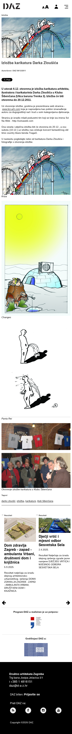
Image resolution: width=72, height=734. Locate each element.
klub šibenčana (45, 501)
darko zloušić (8, 501)
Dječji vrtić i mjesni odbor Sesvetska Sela (52, 540)
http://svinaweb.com (22, 120)
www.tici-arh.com (11, 109)
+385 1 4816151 (21, 681)
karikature (30, 501)
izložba (20, 501)
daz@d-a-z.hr (18, 685)
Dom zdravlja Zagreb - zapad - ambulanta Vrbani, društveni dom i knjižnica (19, 554)
